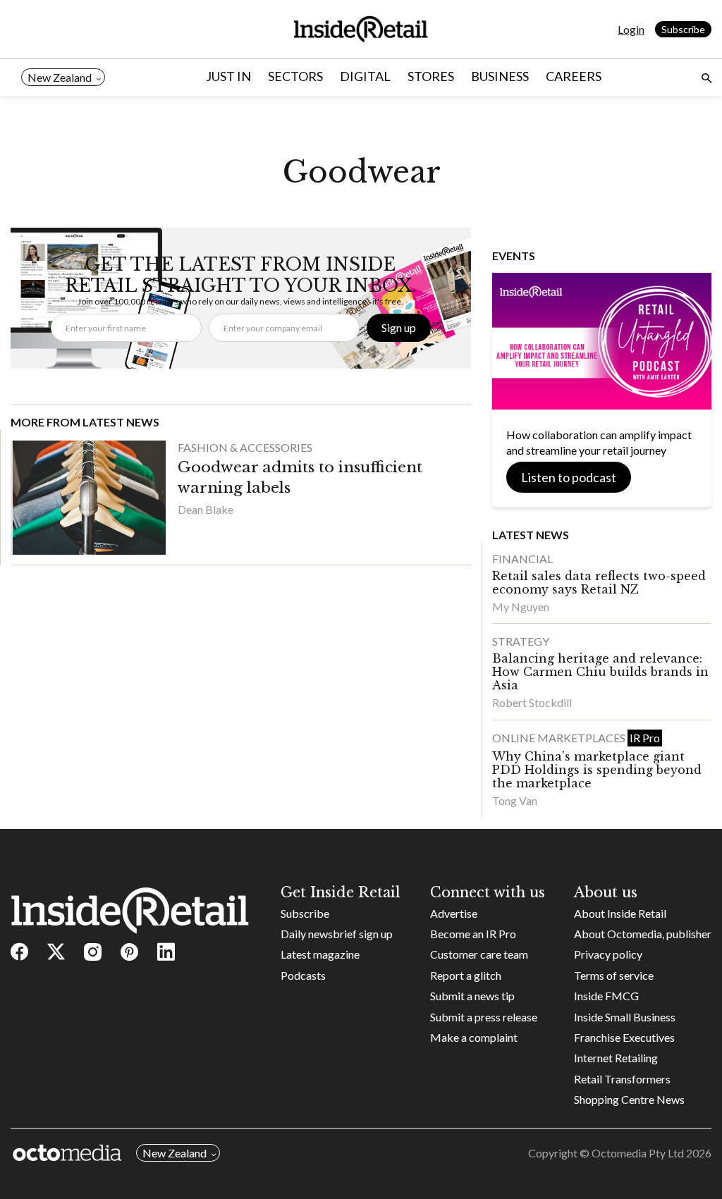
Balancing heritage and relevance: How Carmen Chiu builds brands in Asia (600, 671)
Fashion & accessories (245, 447)
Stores (431, 76)
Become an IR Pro (473, 933)
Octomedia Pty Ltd (638, 1153)
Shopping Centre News (629, 1099)
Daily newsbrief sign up (337, 933)
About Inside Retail (620, 913)
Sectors (295, 76)
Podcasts (303, 975)
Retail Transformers (622, 1079)
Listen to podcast (568, 477)
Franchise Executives (624, 1037)
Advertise (453, 913)
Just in (228, 76)
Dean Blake (205, 509)
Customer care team (479, 954)
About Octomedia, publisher (642, 933)
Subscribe (683, 29)
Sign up (398, 327)
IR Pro (645, 737)
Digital (365, 76)
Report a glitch (465, 975)
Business (500, 76)
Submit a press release (483, 1016)
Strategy (520, 641)
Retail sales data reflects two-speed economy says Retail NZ (599, 582)
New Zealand (59, 77)
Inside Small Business (624, 1016)
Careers (573, 76)
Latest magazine (320, 954)
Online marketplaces (560, 737)
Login (631, 29)
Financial (522, 558)
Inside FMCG (606, 995)
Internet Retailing (616, 1057)
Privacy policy (608, 954)
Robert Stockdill (532, 702)
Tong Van (514, 800)
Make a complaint (474, 1037)
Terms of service (614, 975)
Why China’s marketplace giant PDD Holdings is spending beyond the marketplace (597, 769)
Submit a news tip (472, 995)
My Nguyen (520, 606)
